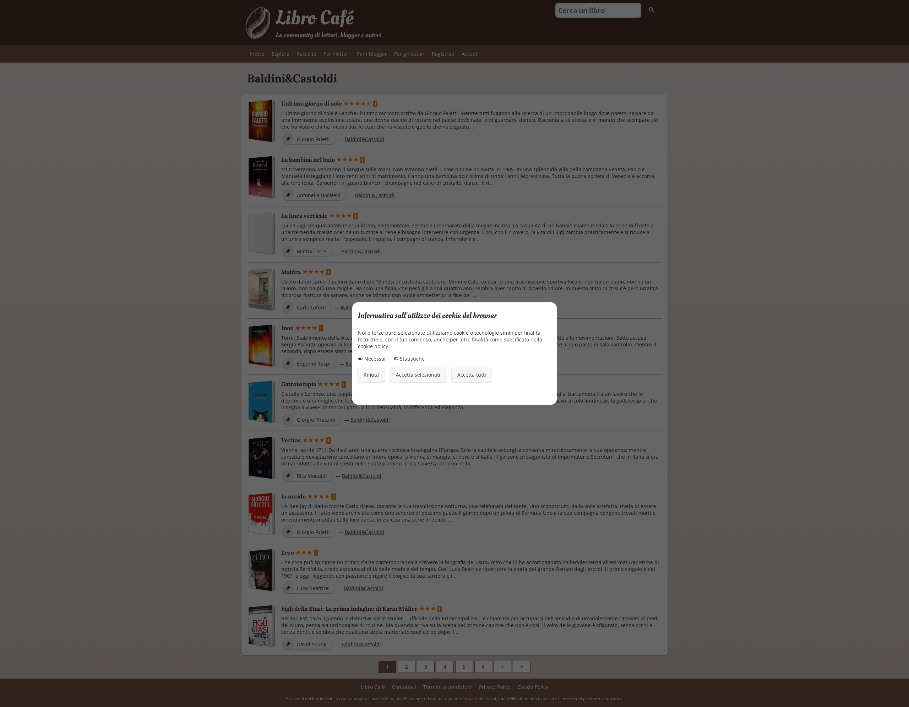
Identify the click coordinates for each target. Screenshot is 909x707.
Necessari (375, 358)
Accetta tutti (471, 374)
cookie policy (373, 346)
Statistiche (411, 358)
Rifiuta (371, 374)
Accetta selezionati (418, 374)
